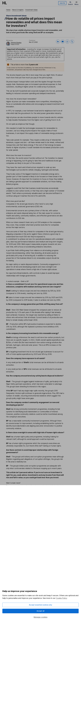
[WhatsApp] (67, 42)
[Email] (63, 42)
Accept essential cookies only (40, 605)
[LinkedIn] (58, 42)
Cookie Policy (61, 598)
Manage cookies (40, 617)
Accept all (40, 611)
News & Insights (18, 10)
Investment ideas (31, 10)
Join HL (62, 3)
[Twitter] (72, 42)
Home (8, 10)
